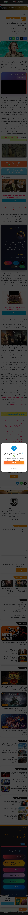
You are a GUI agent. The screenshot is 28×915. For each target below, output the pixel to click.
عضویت (14, 462)
